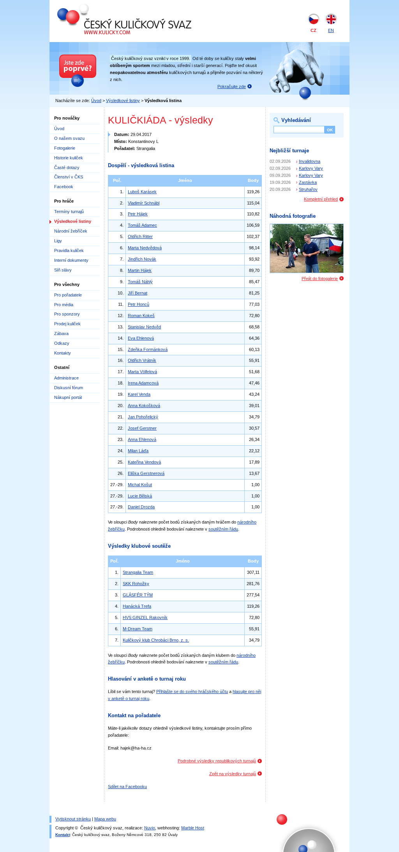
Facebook (63, 186)
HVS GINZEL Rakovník (145, 617)
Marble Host (192, 828)
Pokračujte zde (231, 86)
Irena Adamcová (143, 383)
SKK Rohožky (136, 583)
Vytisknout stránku (73, 819)
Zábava (61, 333)
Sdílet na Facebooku (127, 786)
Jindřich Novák (142, 259)
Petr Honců (138, 304)
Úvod (96, 100)
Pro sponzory (67, 314)
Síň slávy (63, 270)
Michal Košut (140, 484)
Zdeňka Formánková (148, 349)
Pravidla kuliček (69, 250)
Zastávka (308, 182)
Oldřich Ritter (140, 236)
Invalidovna (309, 161)
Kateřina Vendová (144, 462)
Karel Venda (139, 394)
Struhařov (308, 189)
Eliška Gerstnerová (146, 473)
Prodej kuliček (67, 323)
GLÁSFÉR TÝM (138, 595)
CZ (313, 30)
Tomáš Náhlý (140, 281)
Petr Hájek (138, 214)
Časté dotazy (66, 167)
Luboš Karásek (142, 191)
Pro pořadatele (68, 295)
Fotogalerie (64, 148)
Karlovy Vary (311, 168)
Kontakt (62, 835)
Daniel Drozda (141, 506)
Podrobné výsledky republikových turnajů (217, 761)
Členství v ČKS (68, 177)
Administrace (66, 378)
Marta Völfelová (142, 371)
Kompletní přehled (321, 199)
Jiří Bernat (137, 293)
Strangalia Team (138, 572)
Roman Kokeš (141, 315)
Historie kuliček (68, 157)
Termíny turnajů (69, 211)
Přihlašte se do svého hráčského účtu (192, 691)
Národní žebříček (70, 231)
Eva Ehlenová (141, 338)
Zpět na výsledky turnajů (232, 773)
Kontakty (62, 353)
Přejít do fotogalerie (320, 278)
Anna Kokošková (144, 405)
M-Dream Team (137, 628)
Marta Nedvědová (145, 247)
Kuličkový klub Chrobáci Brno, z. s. (156, 640)
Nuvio (149, 828)
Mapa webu (105, 819)
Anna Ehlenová (142, 439)
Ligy (58, 240)
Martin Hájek (140, 270)
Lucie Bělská (140, 496)
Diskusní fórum (68, 387)
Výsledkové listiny (123, 100)
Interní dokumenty (71, 260)
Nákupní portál (68, 397)
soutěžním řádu (223, 529)
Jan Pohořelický (143, 417)
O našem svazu (69, 138)
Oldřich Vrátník (142, 360)
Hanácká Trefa (137, 606)
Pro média (63, 304)
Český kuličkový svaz (93, 7)
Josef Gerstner (142, 428)
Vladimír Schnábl (143, 203)
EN (331, 30)
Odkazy (61, 343)
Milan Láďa (138, 450)
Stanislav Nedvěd (144, 327)
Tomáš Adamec (142, 225)
